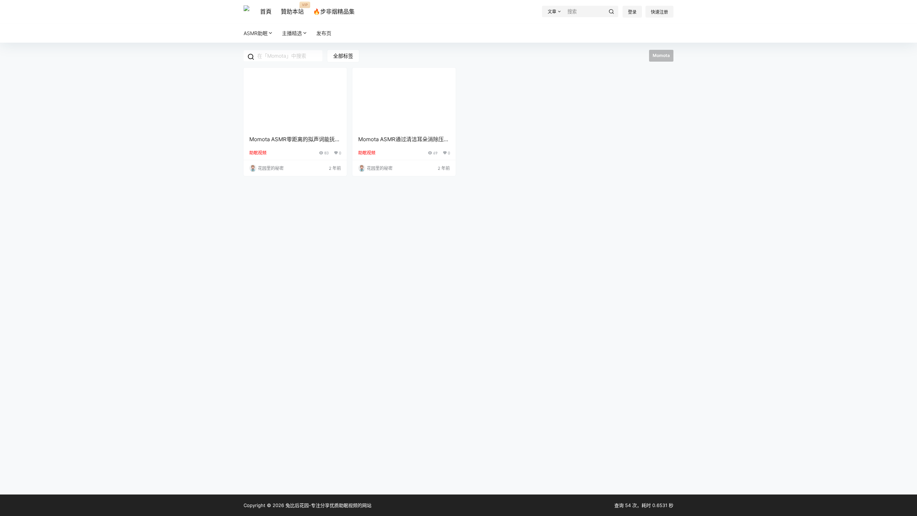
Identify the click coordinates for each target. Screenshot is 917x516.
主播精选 (292, 33)
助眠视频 (258, 153)
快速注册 (659, 12)
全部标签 (343, 56)
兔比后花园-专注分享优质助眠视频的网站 (327, 505)
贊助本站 (292, 9)
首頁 (266, 11)
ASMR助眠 (256, 33)
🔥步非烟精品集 (334, 11)
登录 (632, 12)
